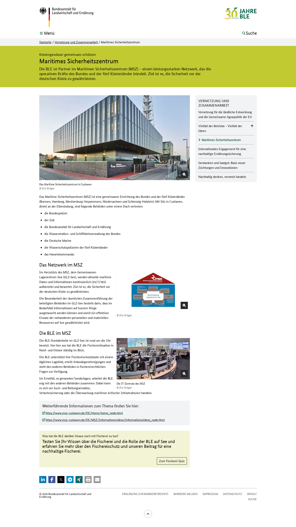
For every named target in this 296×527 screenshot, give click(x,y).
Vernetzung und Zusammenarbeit (76, 42)
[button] (184, 174)
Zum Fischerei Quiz (172, 461)
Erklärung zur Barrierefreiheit (145, 494)
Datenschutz (232, 494)
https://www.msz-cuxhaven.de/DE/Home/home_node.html (84, 413)
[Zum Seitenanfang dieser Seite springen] (148, 514)
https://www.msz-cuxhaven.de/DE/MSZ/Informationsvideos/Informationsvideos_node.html (105, 420)
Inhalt (252, 494)
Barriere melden (186, 494)
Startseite (45, 42)
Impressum (210, 494)
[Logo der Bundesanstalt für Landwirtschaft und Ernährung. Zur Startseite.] (66, 17)
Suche (252, 499)
